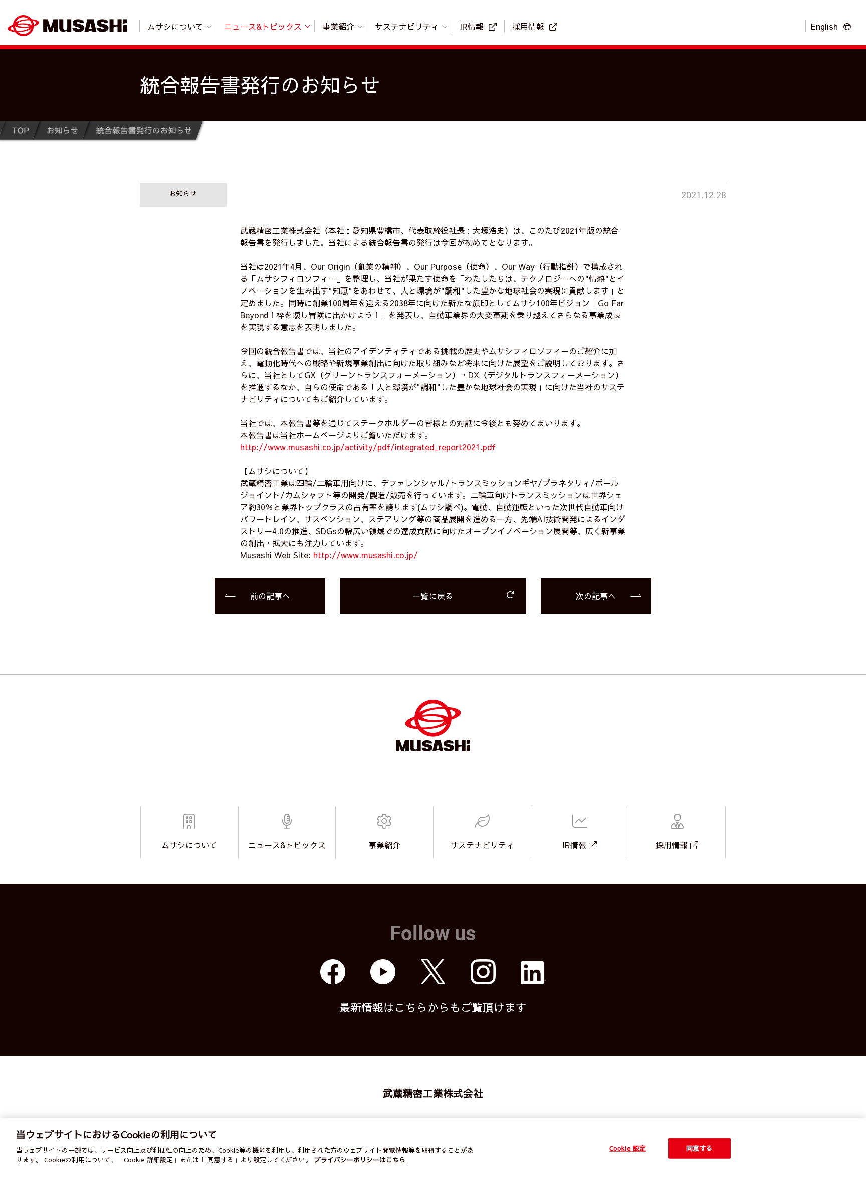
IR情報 (472, 26)
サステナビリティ (407, 26)
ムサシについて (175, 26)
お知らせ (62, 129)
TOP (20, 129)
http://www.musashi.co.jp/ (365, 554)
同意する (699, 1147)
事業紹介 (338, 26)
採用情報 (528, 26)
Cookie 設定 (627, 1147)
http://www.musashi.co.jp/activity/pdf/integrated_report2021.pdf (368, 446)
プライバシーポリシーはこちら (359, 1159)
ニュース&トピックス (263, 26)
